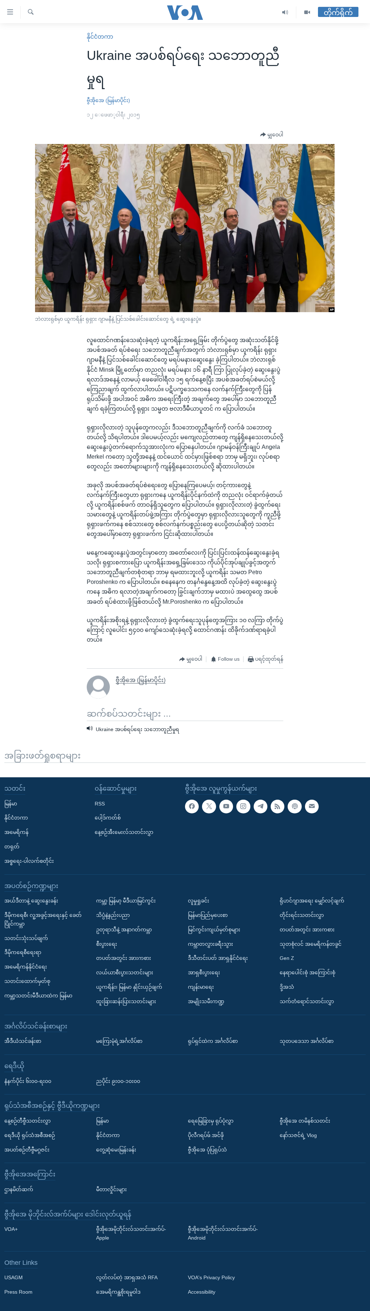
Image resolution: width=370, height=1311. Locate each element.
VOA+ (11, 1229)
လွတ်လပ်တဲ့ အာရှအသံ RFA (127, 1277)
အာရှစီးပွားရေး (204, 972)
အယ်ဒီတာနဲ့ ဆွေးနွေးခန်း (31, 901)
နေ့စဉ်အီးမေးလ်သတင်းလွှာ (124, 832)
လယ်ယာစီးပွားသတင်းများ (124, 972)
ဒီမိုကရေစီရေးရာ (22, 952)
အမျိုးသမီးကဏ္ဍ (206, 1001)
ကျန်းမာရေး (201, 987)
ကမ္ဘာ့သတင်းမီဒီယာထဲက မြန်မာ (38, 995)
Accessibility (201, 1292)
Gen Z (287, 958)
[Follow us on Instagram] (243, 806)
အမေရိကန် (16, 832)
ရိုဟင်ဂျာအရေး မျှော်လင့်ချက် (312, 901)
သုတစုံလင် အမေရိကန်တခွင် (310, 944)
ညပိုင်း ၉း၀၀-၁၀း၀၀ (118, 1081)
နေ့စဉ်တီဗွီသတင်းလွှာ (27, 1121)
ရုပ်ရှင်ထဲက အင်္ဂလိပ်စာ (213, 1041)
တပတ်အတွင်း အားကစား (123, 958)
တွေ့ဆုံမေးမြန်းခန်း (116, 1149)
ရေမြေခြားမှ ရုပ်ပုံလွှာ (210, 1121)
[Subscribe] (312, 806)
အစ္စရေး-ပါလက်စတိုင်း (29, 861)
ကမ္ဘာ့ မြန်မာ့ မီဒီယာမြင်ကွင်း (126, 901)
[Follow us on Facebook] (192, 806)
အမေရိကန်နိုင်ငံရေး (25, 967)
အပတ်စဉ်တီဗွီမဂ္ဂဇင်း (27, 1149)
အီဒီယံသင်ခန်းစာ (22, 1041)
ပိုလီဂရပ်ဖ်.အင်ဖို (206, 1135)
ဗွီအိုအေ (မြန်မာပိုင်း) (108, 100)
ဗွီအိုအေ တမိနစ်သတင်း (305, 1121)
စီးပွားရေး (106, 944)
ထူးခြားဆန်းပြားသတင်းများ (126, 1001)
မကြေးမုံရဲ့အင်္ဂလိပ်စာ (119, 1041)
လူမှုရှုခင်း (198, 901)
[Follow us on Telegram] (260, 806)
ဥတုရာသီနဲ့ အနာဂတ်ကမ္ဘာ (124, 929)
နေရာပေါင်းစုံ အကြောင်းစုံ (307, 972)
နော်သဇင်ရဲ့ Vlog (298, 1135)
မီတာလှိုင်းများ (111, 1189)
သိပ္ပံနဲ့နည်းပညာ (113, 915)
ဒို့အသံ (287, 987)
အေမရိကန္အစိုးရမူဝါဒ (118, 1292)
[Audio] (285, 12)
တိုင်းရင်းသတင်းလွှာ (302, 915)
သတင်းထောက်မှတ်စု (27, 981)
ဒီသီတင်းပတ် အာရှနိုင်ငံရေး (218, 958)
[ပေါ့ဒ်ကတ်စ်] (294, 806)
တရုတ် (12, 846)
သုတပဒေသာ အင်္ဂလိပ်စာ (307, 1041)
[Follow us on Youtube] (226, 806)
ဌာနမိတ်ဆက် (18, 1189)
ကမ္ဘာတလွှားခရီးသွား (210, 944)
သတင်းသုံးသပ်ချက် (26, 938)
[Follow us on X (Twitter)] (209, 806)
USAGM (13, 1277)
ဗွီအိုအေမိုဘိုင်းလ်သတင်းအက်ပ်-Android (223, 1233)
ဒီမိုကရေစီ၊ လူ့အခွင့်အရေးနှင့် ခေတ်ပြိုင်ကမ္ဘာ (43, 919)
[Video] (307, 12)
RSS (100, 804)
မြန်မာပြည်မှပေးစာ (208, 915)
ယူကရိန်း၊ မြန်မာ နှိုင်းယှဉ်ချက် (129, 987)
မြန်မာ (10, 804)
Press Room (18, 1292)
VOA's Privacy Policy (211, 1277)
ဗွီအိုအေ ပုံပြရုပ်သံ (207, 1149)
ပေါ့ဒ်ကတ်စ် (108, 818)
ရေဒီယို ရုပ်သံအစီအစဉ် (29, 1135)
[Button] (271, 135)
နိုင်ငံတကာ (100, 37)
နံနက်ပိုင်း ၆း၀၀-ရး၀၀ (27, 1081)
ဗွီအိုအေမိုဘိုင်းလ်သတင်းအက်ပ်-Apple (131, 1233)
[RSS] (277, 806)
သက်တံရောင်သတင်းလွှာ (307, 1001)
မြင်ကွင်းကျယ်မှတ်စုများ (214, 929)
